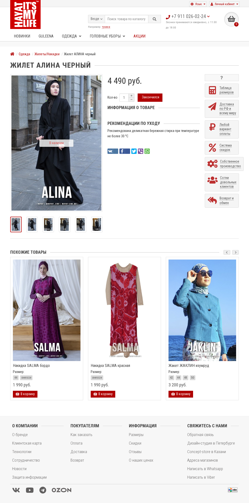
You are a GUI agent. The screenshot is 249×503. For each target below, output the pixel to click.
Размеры (136, 434)
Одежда (70, 36)
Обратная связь (200, 434)
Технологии (21, 451)
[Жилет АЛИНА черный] (16, 224)
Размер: (18, 372)
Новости (19, 468)
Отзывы (135, 451)
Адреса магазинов (202, 460)
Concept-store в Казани (206, 451)
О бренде (20, 434)
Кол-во (112, 97)
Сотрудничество (26, 460)
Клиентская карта (27, 443)
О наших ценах (141, 460)
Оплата (76, 443)
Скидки (135, 443)
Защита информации (29, 477)
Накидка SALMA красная (110, 365)
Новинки (22, 36)
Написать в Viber (201, 477)
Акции (139, 36)
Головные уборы (106, 36)
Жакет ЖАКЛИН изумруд (189, 365)
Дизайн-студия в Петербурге (211, 443)
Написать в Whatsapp (205, 468)
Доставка (79, 451)
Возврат (77, 460)
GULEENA (46, 36)
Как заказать (81, 434)
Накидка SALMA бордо (31, 365)
